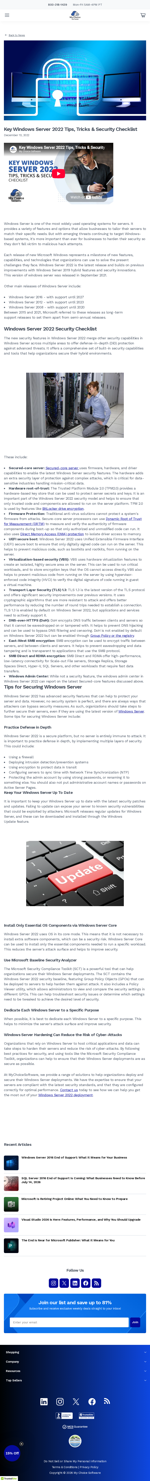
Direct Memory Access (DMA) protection (52, 534)
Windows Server (131, 711)
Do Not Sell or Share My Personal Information (75, 1461)
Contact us (69, 1090)
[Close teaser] (21, 1444)
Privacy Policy (89, 1467)
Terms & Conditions (65, 1467)
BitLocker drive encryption (63, 508)
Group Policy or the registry (112, 635)
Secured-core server (62, 468)
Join (135, 1322)
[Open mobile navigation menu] (7, 15)
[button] (12, 1453)
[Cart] (143, 15)
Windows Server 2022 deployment (65, 1095)
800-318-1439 (57, 4)
